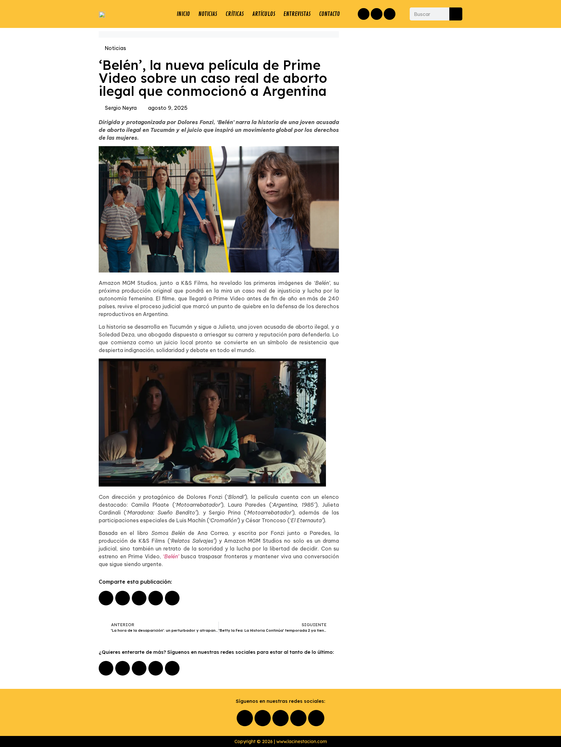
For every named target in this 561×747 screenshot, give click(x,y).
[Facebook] (363, 14)
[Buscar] (455, 13)
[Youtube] (155, 668)
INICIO (183, 14)
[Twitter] (389, 14)
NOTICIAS (207, 14)
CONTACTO (329, 14)
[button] (106, 598)
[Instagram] (376, 14)
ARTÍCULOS (263, 14)
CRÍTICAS (235, 14)
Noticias (115, 48)
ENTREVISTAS (297, 14)
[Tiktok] (172, 668)
